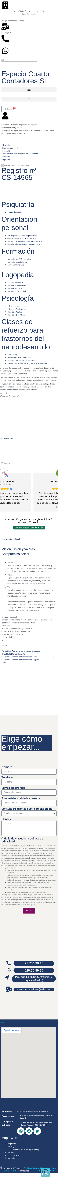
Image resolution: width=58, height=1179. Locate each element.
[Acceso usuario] (5, 115)
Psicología (17, 298)
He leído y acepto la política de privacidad (22, 840)
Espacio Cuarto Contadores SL (25, 77)
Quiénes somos (7, 438)
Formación (18, 251)
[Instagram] (21, 1131)
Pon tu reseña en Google (11, 539)
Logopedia (17, 275)
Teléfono (7, 777)
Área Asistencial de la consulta (20, 798)
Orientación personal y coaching (26, 1149)
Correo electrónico (13, 787)
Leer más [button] (29, 507)
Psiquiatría (17, 204)
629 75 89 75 (6, 44)
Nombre (6, 767)
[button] (29, 89)
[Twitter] (37, 1131)
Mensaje (6, 819)
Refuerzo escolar (14, 1155)
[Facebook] (29, 1131)
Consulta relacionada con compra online (26, 808)
